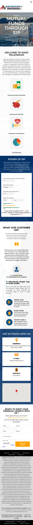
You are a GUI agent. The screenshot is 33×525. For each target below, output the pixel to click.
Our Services (15, 453)
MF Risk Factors (21, 521)
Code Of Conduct (24, 523)
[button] (13, 277)
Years (6, 187)
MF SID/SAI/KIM (10, 521)
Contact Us (21, 454)
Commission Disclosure (10, 523)
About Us (6, 453)
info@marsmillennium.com (16, 360)
